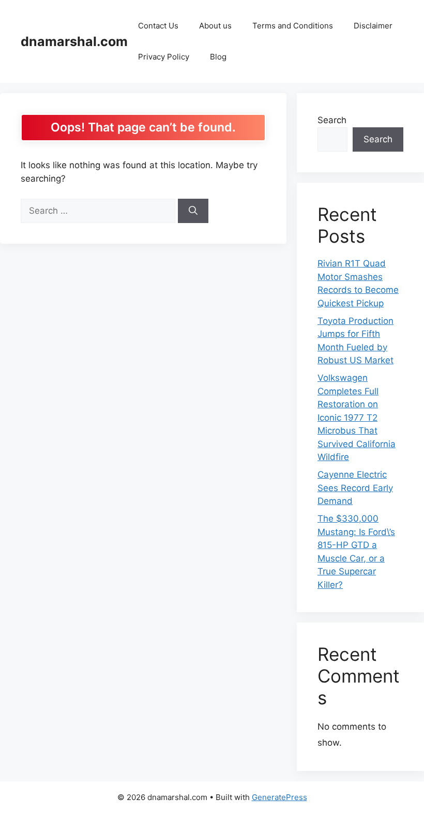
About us (215, 26)
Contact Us (158, 26)
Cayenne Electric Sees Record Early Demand (355, 487)
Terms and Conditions (292, 26)
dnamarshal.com (74, 41)
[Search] (193, 211)
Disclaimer (373, 26)
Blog (218, 57)
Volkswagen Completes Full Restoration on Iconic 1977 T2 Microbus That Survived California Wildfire (356, 417)
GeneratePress (279, 797)
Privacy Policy (163, 57)
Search (331, 120)
